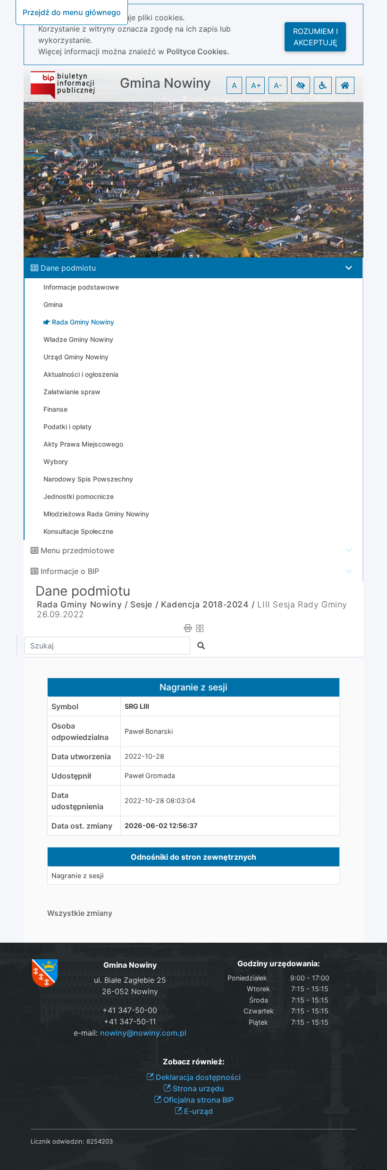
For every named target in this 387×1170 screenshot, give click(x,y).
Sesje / (144, 604)
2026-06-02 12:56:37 (161, 825)
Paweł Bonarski (149, 731)
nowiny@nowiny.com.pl (143, 1032)
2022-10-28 (144, 756)
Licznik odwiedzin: (57, 1141)
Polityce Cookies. (198, 51)
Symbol (64, 706)
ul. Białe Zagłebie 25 (130, 980)
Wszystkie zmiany (79, 913)
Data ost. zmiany (81, 825)
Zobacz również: (194, 1061)
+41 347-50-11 (130, 1021)
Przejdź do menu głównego (72, 12)
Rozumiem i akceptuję (315, 36)
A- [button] (278, 85)
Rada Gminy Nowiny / (82, 604)
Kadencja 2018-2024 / (208, 604)
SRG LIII (137, 706)
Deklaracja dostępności (197, 1077)
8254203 (99, 1141)
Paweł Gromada (150, 776)
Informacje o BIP (70, 571)
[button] (300, 85)
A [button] (234, 85)
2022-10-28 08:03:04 (160, 801)
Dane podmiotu (68, 268)
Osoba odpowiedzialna (80, 731)
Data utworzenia (81, 756)
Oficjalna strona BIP (197, 1099)
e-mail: (130, 1032)
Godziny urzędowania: (278, 963)
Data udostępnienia (77, 800)
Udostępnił (71, 775)
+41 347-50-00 (129, 1010)
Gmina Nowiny (165, 83)
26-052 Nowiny (130, 991)
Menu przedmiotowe (77, 550)
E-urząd (197, 1111)
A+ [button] (256, 85)
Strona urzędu (197, 1088)
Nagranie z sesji (77, 875)
